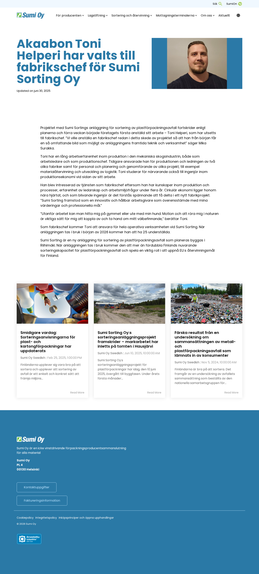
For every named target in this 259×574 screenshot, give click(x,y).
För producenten (68, 15)
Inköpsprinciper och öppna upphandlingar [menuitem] (86, 518)
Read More (77, 392)
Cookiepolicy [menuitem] (25, 518)
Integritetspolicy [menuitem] (46, 518)
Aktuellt (224, 15)
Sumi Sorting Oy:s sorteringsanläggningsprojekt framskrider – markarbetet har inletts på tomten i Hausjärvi (128, 339)
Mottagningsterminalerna (175, 15)
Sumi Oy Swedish (32, 358)
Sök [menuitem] (215, 4)
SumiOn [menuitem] (231, 4)
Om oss (206, 15)
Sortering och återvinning (130, 15)
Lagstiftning (96, 15)
